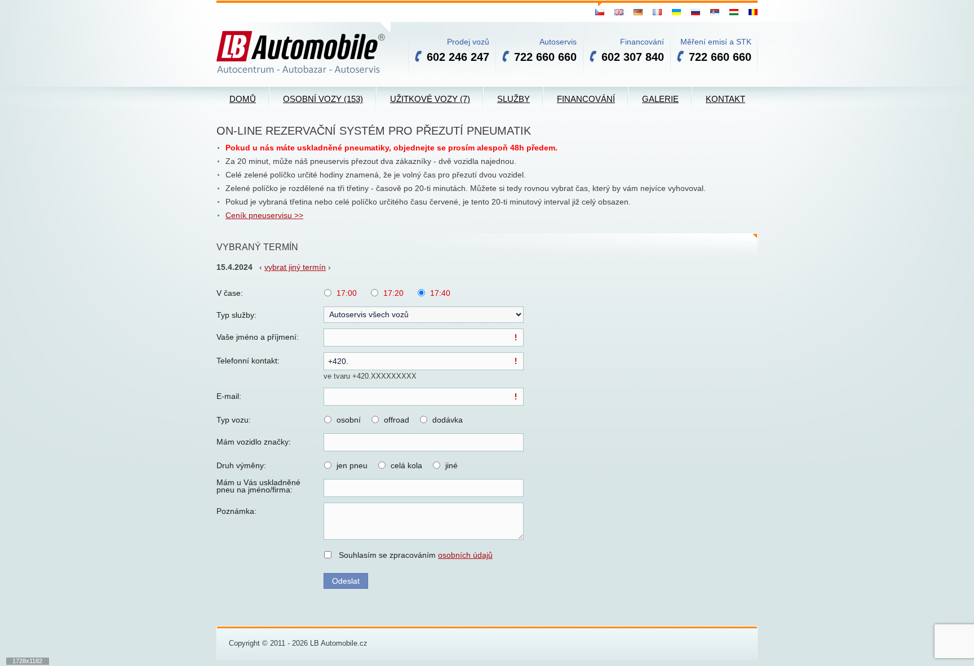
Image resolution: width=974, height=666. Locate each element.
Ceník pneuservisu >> (264, 215)
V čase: (229, 293)
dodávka (447, 419)
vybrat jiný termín (295, 267)
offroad (396, 419)
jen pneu (352, 465)
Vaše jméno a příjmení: (257, 336)
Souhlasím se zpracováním (416, 555)
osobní (349, 419)
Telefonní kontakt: (248, 360)
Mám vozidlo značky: (253, 441)
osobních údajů (465, 555)
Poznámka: (236, 511)
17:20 (393, 293)
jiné (451, 465)
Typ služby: (236, 314)
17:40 (440, 293)
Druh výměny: (241, 465)
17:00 (347, 293)
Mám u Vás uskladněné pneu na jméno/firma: (258, 486)
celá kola (406, 465)
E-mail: (228, 396)
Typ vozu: (233, 419)
